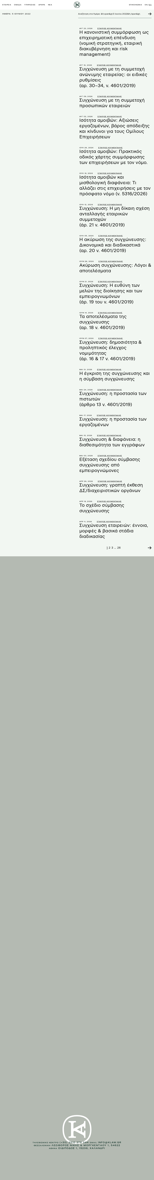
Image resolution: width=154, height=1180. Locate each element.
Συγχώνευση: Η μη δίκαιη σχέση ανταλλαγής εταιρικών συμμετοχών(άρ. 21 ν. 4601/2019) (114, 217)
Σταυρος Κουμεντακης (109, 28)
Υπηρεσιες (30, 5)
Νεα (50, 5)
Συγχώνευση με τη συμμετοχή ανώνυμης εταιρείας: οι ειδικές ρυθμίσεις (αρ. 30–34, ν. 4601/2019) (113, 77)
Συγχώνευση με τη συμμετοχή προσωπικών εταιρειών (112, 102)
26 (119, 547)
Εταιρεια (6, 5)
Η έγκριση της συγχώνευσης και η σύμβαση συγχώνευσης (114, 376)
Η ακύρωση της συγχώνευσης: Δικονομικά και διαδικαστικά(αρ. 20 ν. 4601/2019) (112, 245)
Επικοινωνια (135, 5)
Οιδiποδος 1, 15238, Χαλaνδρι (81, 1148)
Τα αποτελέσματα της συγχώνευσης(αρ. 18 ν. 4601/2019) (103, 322)
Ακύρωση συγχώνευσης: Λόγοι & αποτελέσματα (115, 268)
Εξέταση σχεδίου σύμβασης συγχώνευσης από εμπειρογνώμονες (109, 465)
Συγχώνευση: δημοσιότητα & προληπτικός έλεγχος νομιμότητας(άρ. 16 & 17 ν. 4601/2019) (110, 351)
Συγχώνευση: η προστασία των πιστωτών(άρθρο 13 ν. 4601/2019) (113, 399)
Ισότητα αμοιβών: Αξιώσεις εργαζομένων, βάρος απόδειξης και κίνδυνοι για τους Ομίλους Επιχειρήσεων (114, 129)
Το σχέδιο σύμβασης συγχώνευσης (102, 508)
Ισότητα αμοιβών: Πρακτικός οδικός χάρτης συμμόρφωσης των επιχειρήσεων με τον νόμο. (113, 157)
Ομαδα (17, 5)
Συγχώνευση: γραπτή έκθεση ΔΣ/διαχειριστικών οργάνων (111, 487)
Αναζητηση (149, 14)
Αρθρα (41, 5)
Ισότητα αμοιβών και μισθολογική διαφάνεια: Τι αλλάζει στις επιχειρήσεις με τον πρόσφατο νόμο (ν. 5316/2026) (115, 185)
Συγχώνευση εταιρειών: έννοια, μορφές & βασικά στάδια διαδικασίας (113, 531)
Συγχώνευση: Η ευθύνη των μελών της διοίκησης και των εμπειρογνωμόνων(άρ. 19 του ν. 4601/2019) (110, 294)
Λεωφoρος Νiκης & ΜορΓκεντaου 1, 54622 (86, 1145)
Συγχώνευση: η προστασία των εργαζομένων (113, 421)
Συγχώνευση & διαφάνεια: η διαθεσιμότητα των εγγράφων (112, 442)
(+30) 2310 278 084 (74, 1142)
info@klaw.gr (109, 1142)
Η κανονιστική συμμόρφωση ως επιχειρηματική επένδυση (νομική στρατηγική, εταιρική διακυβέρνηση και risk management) (114, 43)
